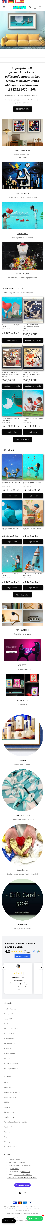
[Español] (22, 2)
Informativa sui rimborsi (31, 1213)
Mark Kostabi (9, 1039)
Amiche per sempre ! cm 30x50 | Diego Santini (32, 483)
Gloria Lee (8, 1049)
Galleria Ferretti (10, 1097)
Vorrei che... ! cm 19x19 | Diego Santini (11, 575)
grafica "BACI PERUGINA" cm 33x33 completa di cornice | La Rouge (32, 326)
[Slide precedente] (17, 60)
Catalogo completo (11, 1068)
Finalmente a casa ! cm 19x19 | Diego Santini (10, 419)
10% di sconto (9, 1221)
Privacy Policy (9, 1112)
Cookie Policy (9, 1117)
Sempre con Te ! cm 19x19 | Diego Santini (33, 419)
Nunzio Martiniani (10, 1054)
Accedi (6, 1082)
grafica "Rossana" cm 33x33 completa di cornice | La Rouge (32, 373)
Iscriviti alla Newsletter (12, 1092)
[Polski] (18, 2)
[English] (3, 2)
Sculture (7, 1024)
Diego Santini (22, 233)
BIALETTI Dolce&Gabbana (13, 1029)
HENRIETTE (22, 700)
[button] (4, 7)
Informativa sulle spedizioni (15, 1217)
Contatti (7, 1107)
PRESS (6, 1102)
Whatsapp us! (36, 1218)
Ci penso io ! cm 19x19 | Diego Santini (32, 529)
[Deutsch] (11, 2)
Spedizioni (8, 1127)
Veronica (7, 1059)
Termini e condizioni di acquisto (15, 1122)
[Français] (7, 2)
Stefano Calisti (9, 1044)
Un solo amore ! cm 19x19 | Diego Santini (12, 325)
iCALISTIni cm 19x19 (11, 1063)
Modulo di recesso (10, 1147)
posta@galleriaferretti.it (23, 1174)
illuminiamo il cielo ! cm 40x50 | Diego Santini (11, 483)
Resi (5, 1137)
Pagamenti (8, 1132)
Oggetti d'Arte (9, 1019)
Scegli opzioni (11, 340)
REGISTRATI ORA (22, 109)
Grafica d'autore (22, 193)
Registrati (7, 1087)
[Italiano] (14, 2)
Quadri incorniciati (22, 150)
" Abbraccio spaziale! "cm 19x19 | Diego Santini (32, 575)
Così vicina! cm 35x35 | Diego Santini (10, 529)
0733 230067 (14, 1168)
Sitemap (7, 1142)
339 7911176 (25, 1171)
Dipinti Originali (22, 274)
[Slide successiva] (27, 60)
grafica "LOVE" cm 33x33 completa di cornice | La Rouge (10, 373)
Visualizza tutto (22, 439)
